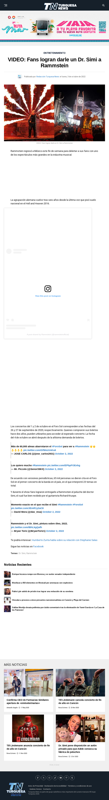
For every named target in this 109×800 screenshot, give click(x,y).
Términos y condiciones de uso (80, 786)
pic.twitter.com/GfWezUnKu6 (39, 450)
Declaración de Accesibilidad (55, 786)
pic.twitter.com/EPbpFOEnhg (63, 465)
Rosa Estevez (63, 708)
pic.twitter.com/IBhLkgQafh (26, 527)
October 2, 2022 (64, 453)
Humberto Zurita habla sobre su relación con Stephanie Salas (64, 540)
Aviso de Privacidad (35, 786)
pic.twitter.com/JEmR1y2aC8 (27, 508)
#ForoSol (57, 446)
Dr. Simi (22, 553)
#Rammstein (82, 446)
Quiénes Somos (36, 789)
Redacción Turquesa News (47, 77)
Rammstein (31, 553)
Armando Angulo (12, 708)
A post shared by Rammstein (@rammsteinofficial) (48, 334)
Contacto (47, 789)
